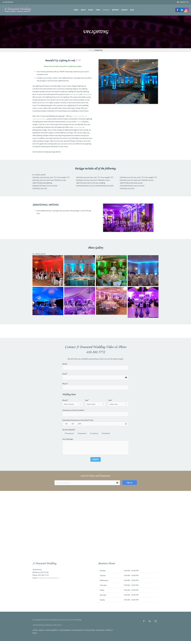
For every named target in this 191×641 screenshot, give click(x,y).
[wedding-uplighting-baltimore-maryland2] (143, 270)
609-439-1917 (9, 2)
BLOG (34, 633)
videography (86, 94)
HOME (35, 630)
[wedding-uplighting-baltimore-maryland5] (48, 270)
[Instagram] (186, 10)
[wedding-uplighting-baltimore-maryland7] (111, 300)
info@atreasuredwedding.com (48, 578)
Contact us (184, 2)
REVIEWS (100, 630)
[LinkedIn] (182, 10)
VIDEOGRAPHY (65, 630)
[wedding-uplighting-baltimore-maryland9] (48, 300)
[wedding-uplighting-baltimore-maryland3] (111, 270)
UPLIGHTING (90, 630)
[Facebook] (177, 10)
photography (74, 94)
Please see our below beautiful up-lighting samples (63, 66)
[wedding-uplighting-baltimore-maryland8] (80, 300)
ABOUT (42, 630)
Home (91, 50)
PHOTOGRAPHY (52, 630)
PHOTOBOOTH (78, 630)
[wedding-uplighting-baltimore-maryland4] (80, 270)
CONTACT (109, 630)
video (79, 122)
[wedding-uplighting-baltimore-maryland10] (143, 302)
